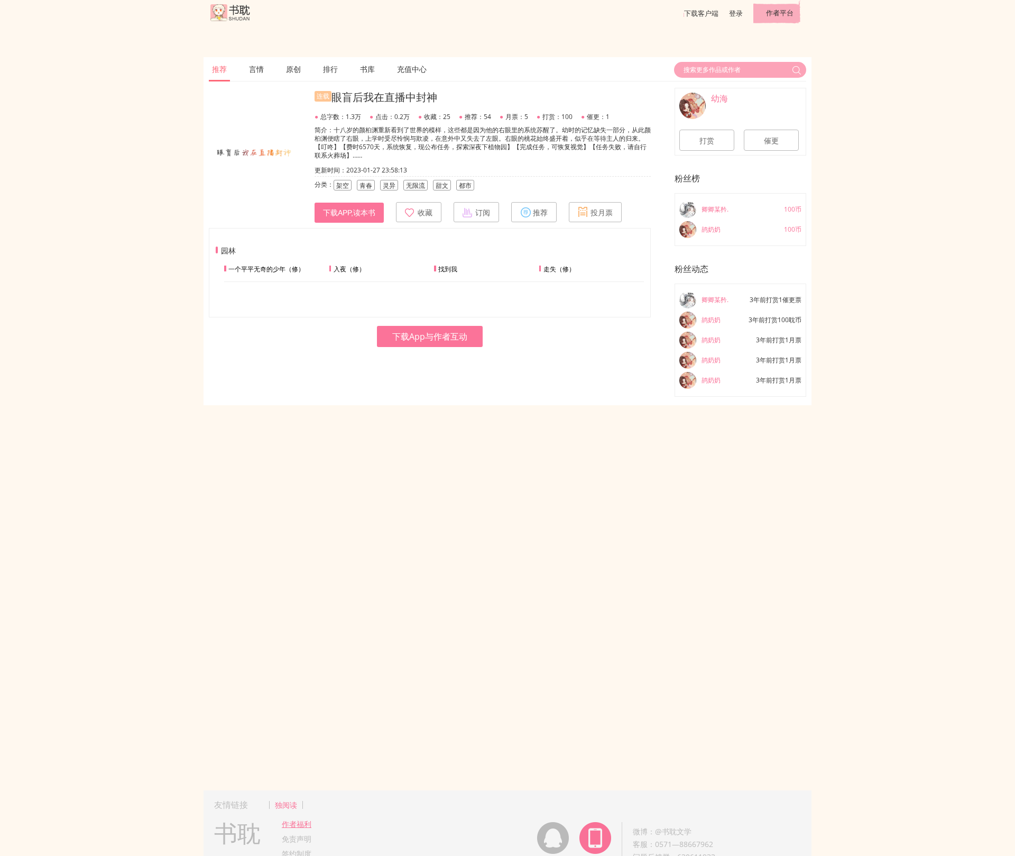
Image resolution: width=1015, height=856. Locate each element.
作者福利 (296, 824)
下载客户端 (701, 13)
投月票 (601, 212)
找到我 (447, 269)
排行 (330, 69)
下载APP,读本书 (349, 212)
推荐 (219, 69)
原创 (293, 69)
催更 (771, 140)
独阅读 (286, 805)
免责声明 (296, 839)
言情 (256, 69)
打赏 (706, 140)
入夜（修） (349, 269)
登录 (736, 13)
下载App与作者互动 (429, 336)
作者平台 (779, 12)
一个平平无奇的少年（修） (266, 269)
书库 (367, 69)
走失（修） (559, 269)
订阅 (482, 212)
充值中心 (412, 69)
